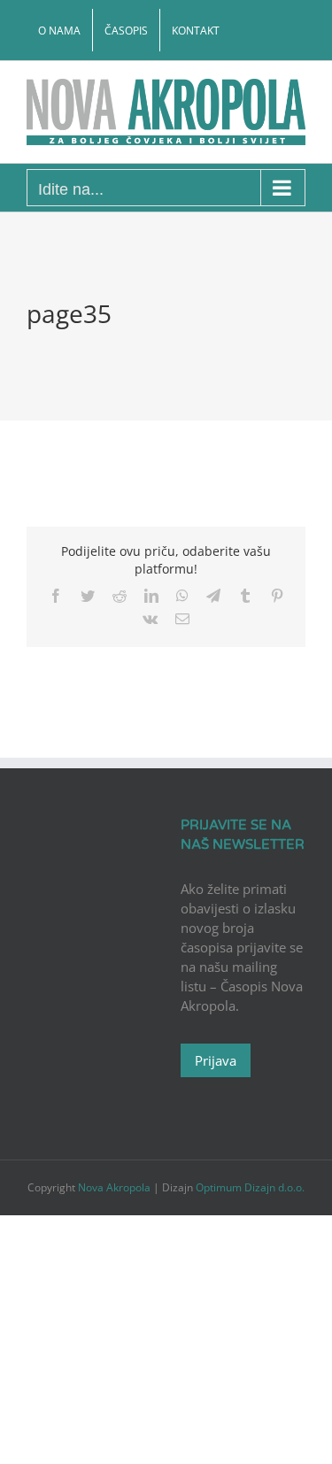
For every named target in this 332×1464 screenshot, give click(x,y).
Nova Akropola (115, 1187)
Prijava (215, 1060)
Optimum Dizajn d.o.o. (250, 1187)
